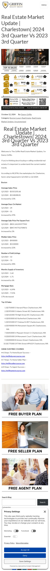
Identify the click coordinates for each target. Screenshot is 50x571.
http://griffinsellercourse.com (13, 363)
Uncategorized (20, 121)
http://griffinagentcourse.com (13, 370)
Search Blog (6, 497)
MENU (44, 5)
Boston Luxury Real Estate (20, 118)
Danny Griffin (26, 114)
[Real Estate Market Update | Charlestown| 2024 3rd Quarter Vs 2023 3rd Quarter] (25, 109)
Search (42, 502)
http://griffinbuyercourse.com (13, 356)
